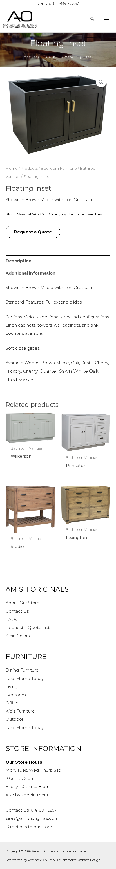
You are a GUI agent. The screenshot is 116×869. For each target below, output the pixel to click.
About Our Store (22, 602)
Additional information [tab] (30, 273)
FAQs (11, 619)
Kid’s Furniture (20, 711)
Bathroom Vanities (85, 214)
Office (12, 703)
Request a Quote (33, 231)
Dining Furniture (22, 670)
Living (11, 686)
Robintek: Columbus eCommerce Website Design (64, 860)
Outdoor (14, 719)
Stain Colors (18, 635)
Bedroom (16, 694)
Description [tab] (19, 260)
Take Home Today (25, 678)
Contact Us (17, 611)
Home (12, 168)
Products (29, 168)
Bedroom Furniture (59, 168)
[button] (101, 82)
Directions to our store (29, 826)
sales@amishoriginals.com (32, 818)
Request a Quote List (28, 627)
